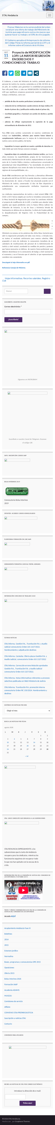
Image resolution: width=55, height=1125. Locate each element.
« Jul (26, 756)
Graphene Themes (22, 1121)
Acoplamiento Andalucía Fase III (17, 928)
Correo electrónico (13, 307)
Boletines (8, 934)
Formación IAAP (10, 985)
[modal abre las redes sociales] (36, 73)
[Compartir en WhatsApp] (17, 73)
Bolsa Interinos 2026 (12, 979)
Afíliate (7, 1007)
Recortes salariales (32, 278)
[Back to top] (48, 1118)
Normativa (8, 956)
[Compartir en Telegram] (23, 73)
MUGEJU (8, 996)
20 (27, 746)
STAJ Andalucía (10, 15)
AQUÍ (13, 916)
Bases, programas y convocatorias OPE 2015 (22, 962)
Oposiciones (9, 968)
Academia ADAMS (11, 990)
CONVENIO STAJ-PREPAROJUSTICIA (18, 1013)
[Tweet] (11, 73)
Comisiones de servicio (13, 1001)
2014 (6, 940)
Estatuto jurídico (11, 951)
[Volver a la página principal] (27, 6)
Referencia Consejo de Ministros (13, 268)
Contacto (8, 1024)
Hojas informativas (13, 278)
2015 (6, 945)
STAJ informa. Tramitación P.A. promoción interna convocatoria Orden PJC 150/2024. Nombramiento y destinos (25, 690)
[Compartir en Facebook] (4, 73)
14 (34, 742)
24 (8, 749)
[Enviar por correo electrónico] (30, 73)
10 (8, 742)
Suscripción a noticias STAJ (15, 1018)
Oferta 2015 (9, 973)
